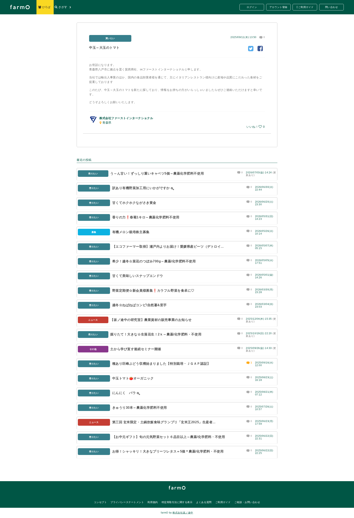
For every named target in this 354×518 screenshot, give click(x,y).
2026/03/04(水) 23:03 (264, 305)
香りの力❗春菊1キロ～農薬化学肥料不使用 (145, 217)
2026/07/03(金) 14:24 (259, 172)
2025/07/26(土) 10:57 (264, 408)
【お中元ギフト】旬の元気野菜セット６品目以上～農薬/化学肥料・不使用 (168, 437)
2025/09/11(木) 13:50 (243, 37)
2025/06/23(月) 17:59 (264, 422)
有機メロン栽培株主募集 (131, 232)
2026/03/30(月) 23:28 (264, 291)
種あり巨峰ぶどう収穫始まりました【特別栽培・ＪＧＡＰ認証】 (161, 363)
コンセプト (100, 502)
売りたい (93, 173)
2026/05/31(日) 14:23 (264, 217)
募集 (94, 232)
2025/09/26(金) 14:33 (259, 348)
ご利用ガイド (306, 7)
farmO (177, 488)
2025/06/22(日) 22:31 (264, 437)
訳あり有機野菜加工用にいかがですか (141, 188)
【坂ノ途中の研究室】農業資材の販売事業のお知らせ (151, 320)
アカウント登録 (278, 7)
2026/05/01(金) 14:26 (264, 276)
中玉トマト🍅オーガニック (133, 378)
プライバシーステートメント (127, 502)
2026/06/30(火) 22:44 (264, 188)
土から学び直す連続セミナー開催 (135, 349)
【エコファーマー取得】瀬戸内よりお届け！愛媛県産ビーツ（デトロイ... (168, 246)
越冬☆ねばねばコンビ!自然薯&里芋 (139, 305)
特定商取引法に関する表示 (177, 502)
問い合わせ (331, 7)
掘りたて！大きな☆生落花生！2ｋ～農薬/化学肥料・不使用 (155, 334)
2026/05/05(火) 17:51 (264, 261)
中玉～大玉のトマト (104, 47)
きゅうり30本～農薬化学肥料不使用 (139, 407)
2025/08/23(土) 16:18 (264, 378)
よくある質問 (203, 502)
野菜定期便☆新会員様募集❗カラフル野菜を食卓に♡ (153, 290)
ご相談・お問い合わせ (247, 502)
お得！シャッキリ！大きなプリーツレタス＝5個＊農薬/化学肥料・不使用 (168, 451)
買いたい (110, 38)
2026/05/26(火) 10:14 (264, 232)
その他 (93, 349)
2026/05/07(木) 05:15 (264, 247)
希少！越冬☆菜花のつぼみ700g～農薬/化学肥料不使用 (154, 261)
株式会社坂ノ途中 (182, 512)
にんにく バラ (124, 393)
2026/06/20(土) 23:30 (264, 203)
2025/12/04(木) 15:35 (259, 318)
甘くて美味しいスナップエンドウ (137, 276)
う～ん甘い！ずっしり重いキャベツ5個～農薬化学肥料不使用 (157, 173)
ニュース (93, 320)
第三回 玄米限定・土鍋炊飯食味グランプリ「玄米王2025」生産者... (164, 422)
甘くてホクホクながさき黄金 (134, 202)
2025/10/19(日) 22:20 (259, 333)
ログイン (252, 7)
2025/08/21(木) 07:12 (264, 393)
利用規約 (153, 502)
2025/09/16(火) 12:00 (264, 364)
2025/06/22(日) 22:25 (264, 452)
